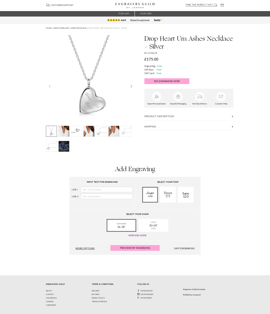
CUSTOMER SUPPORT (62, 5)
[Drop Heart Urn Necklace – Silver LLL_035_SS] (63, 131)
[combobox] (200, 4)
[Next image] (131, 86)
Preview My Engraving (135, 247)
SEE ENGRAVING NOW (167, 81)
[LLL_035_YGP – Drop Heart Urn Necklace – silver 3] (126, 131)
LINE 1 (72, 190)
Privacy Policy (98, 298)
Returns (95, 294)
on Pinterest (146, 298)
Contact (50, 294)
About (49, 291)
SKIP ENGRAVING (184, 248)
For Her (145, 13)
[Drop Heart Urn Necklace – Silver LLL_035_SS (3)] (113, 131)
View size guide (137, 235)
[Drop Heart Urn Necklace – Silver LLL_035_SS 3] (88, 131)
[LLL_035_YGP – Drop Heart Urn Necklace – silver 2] (76, 131)
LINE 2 (72, 196)
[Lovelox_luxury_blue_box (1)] (63, 146)
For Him (124, 13)
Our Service (51, 298)
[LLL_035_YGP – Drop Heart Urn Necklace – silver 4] (51, 146)
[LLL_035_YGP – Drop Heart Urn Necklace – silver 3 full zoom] (101, 131)
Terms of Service (99, 301)
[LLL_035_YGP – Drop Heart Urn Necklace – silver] (51, 131)
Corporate (51, 305)
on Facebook (146, 291)
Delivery (96, 291)
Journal (50, 301)
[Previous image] (50, 86)
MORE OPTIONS (85, 248)
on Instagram (146, 294)
